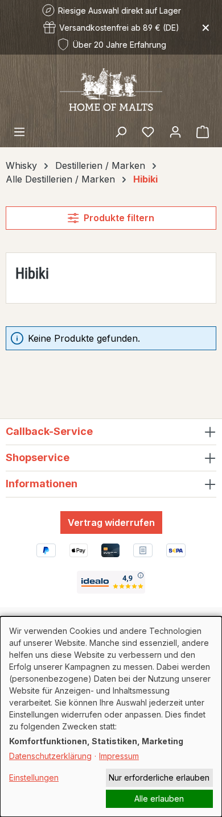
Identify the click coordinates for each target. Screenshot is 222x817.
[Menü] (19, 131)
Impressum (119, 756)
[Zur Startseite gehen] (111, 88)
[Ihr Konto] (175, 131)
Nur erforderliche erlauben (159, 777)
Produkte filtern (119, 217)
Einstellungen (34, 777)
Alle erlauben (159, 798)
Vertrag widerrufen (111, 522)
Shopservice (37, 457)
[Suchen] (120, 131)
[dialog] (111, 716)
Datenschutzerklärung (50, 756)
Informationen (41, 484)
